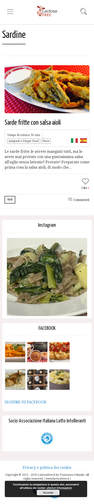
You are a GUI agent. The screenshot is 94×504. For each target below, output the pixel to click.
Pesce (45, 141)
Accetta (48, 492)
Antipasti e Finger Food (23, 141)
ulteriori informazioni (59, 488)
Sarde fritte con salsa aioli (33, 122)
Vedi (10, 199)
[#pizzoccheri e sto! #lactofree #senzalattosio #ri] (47, 278)
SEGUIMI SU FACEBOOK (25, 402)
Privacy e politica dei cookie (47, 467)
